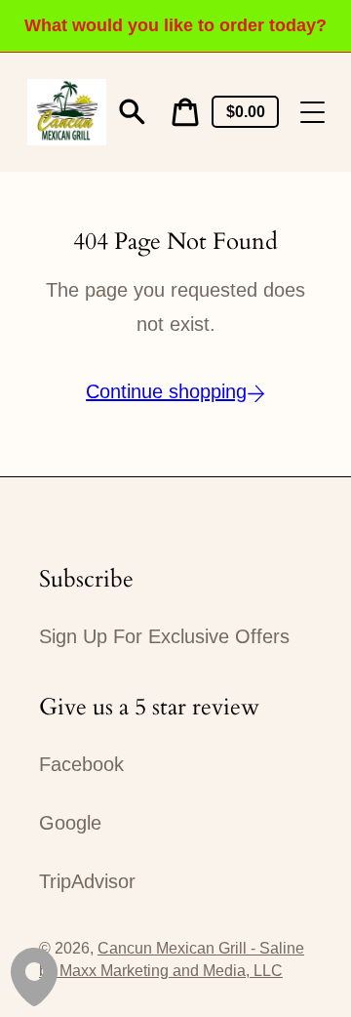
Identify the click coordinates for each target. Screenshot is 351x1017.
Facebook (81, 764)
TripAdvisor (87, 881)
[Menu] (312, 112)
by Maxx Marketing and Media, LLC (161, 970)
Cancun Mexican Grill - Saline (201, 948)
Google (70, 823)
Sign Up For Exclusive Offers (164, 636)
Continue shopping (166, 391)
